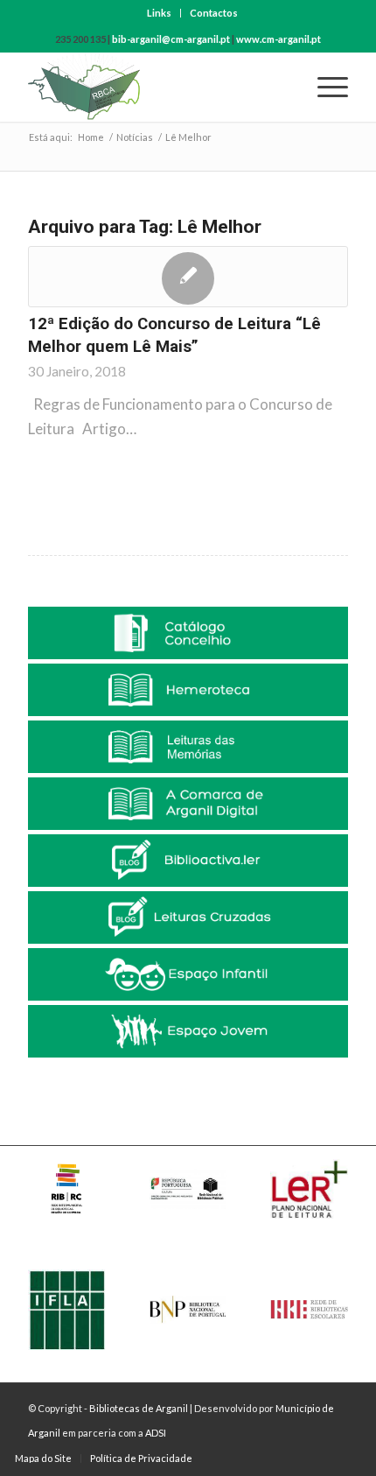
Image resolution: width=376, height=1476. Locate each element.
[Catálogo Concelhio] (188, 633)
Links (159, 12)
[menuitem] (159, 13)
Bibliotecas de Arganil (138, 1408)
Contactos (214, 12)
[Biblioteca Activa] (188, 860)
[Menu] (324, 87)
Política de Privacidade (141, 1458)
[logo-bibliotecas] (155, 87)
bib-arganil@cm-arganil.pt (171, 39)
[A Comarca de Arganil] (188, 803)
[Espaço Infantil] (188, 974)
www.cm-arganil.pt (278, 39)
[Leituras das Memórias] (188, 746)
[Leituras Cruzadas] (188, 917)
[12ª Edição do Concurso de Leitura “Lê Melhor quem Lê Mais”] (188, 276)
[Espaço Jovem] (188, 1031)
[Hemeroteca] (188, 690)
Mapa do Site (43, 1458)
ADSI (155, 1432)
